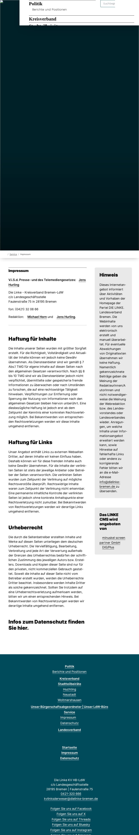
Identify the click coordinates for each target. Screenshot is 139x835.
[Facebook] (6, 7)
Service (13, 254)
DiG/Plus (108, 547)
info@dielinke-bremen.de (110, 484)
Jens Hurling (66, 317)
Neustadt (69, 694)
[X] (12, 7)
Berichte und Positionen (49, 9)
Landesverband (69, 730)
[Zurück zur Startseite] (5, 254)
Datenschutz (69, 723)
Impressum (68, 717)
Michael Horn (37, 317)
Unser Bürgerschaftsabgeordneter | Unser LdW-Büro (69, 707)
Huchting (69, 689)
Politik (35, 3)
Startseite (69, 747)
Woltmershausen (70, 700)
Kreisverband (42, 19)
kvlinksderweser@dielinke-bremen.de (71, 798)
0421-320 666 (71, 793)
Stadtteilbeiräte (69, 684)
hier (22, 628)
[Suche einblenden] (122, 7)
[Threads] (17, 7)
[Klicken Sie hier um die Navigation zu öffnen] (132, 7)
